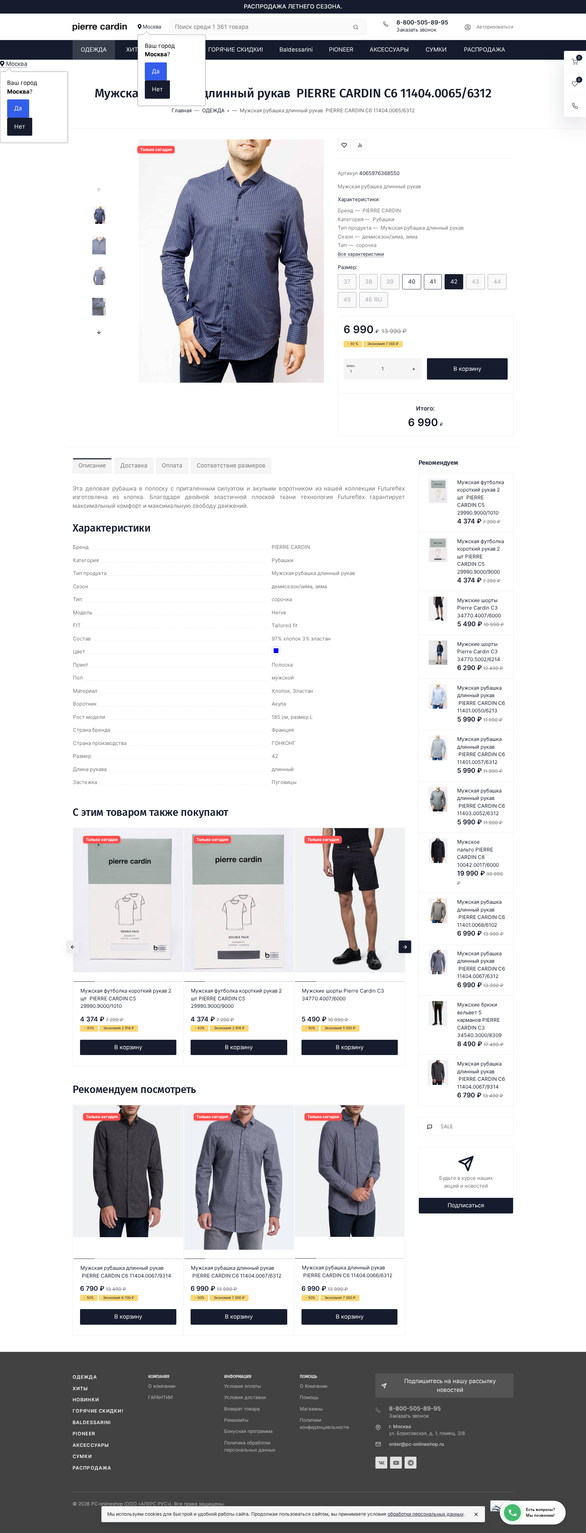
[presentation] (99, 190)
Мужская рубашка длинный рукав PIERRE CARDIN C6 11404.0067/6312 (236, 1272)
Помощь (309, 1397)
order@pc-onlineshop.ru (416, 1444)
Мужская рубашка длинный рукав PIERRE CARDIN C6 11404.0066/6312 (347, 1271)
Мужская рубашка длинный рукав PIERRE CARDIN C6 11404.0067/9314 (125, 1272)
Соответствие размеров (231, 465)
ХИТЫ (80, 1388)
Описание (92, 465)
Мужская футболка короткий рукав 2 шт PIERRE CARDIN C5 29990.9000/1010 (125, 998)
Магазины (311, 1409)
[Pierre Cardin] (100, 26)
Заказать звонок (416, 29)
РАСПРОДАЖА (92, 1468)
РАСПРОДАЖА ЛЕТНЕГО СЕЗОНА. (293, 6)
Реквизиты (236, 1420)
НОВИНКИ (86, 1399)
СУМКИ (82, 1456)
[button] (575, 62)
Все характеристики (361, 254)
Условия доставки (245, 1397)
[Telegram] (410, 1463)
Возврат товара (242, 1409)
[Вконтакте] (381, 1463)
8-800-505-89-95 (422, 22)
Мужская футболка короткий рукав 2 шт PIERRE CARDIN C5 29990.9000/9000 (236, 998)
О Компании (313, 1386)
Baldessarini (92, 1422)
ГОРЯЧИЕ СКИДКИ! (98, 1411)
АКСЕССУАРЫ (91, 1445)
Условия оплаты (242, 1386)
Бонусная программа (248, 1431)
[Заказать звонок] (575, 106)
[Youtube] (396, 1463)
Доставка (134, 465)
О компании (161, 1386)
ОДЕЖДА (85, 1377)
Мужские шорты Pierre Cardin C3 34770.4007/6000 (343, 995)
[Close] (476, 1514)
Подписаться (466, 1205)
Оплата (172, 465)
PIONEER (84, 1433)
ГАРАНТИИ (160, 1397)
